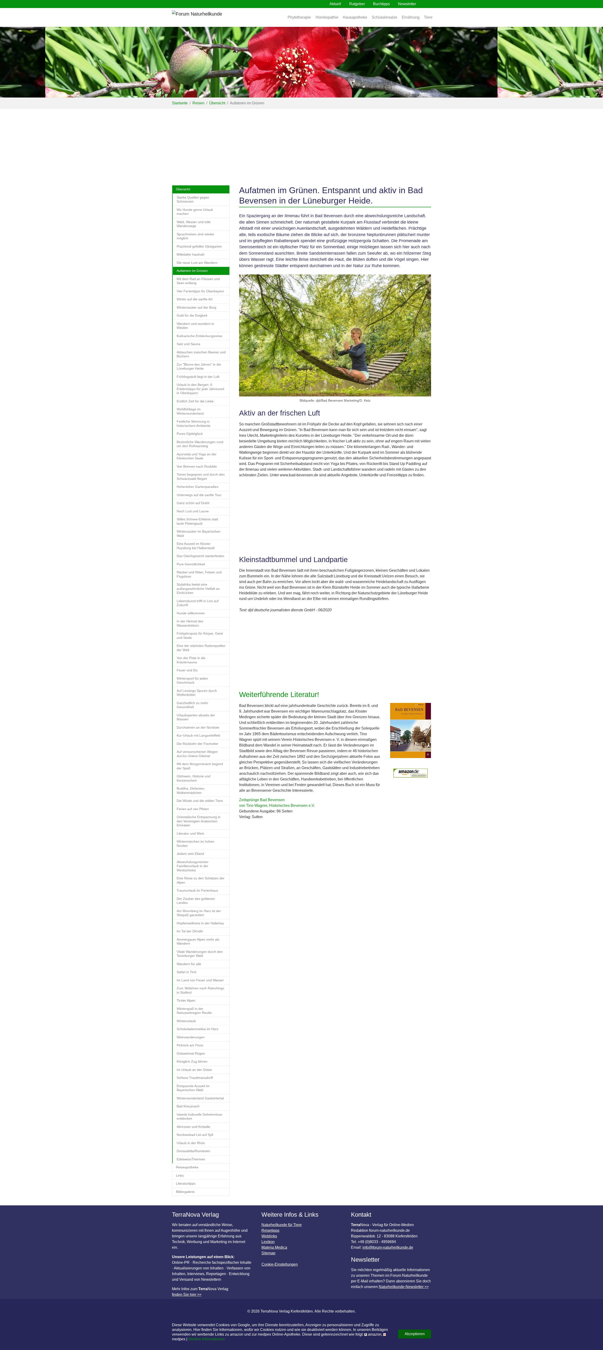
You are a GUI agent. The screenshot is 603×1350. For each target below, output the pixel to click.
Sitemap (268, 1253)
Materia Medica (274, 1247)
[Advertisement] (301, 144)
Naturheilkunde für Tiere (281, 1225)
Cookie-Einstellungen (279, 1264)
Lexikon (268, 1242)
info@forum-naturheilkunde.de (388, 1247)
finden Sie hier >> (186, 1295)
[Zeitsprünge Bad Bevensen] (410, 733)
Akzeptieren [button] (415, 1334)
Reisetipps (270, 1230)
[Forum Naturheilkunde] (211, 17)
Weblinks (269, 1236)
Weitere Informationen (206, 1339)
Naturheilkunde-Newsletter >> (404, 1287)
